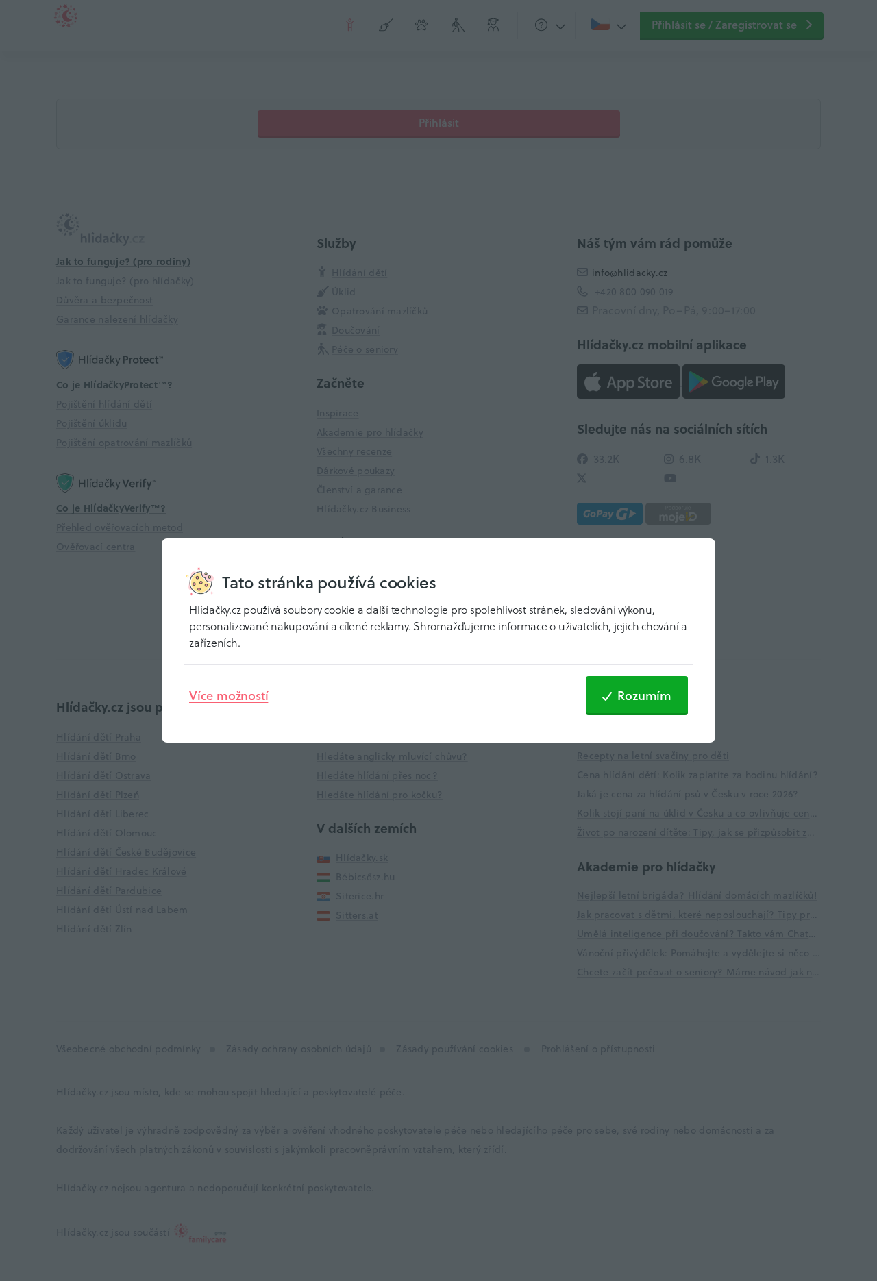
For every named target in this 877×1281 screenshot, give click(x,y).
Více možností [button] (228, 695)
